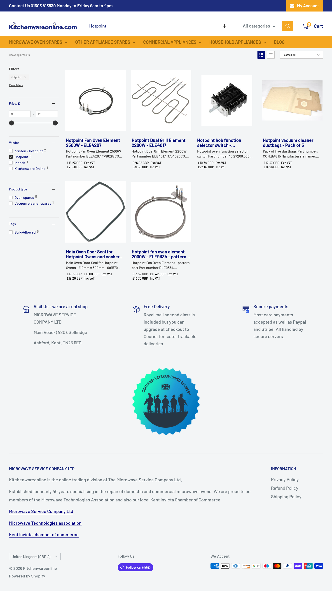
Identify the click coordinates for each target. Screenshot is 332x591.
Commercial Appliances (169, 42)
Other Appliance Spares (102, 42)
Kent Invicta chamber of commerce (44, 534)
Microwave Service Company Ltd (41, 511)
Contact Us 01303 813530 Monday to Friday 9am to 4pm (61, 5)
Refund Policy (284, 488)
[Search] (287, 26)
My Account (308, 5)
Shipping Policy (286, 496)
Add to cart (95, 129)
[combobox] (161, 26)
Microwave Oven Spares (35, 42)
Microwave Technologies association (45, 523)
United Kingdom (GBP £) (31, 556)
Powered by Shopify (27, 575)
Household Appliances (235, 42)
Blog (279, 42)
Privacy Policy (285, 479)
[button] (224, 26)
